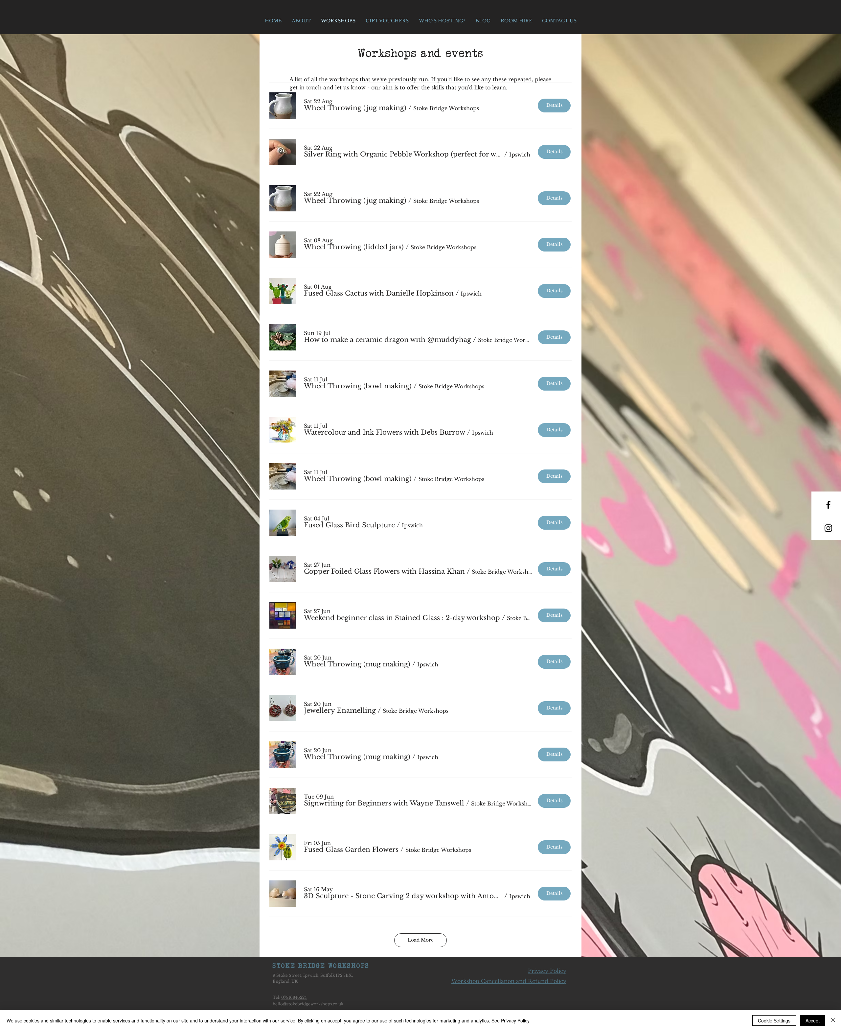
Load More (421, 940)
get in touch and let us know (327, 87)
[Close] (833, 1020)
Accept (813, 1020)
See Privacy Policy (510, 1020)
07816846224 (294, 997)
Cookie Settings (774, 1020)
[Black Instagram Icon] (828, 528)
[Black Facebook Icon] (828, 505)
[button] (355, 108)
